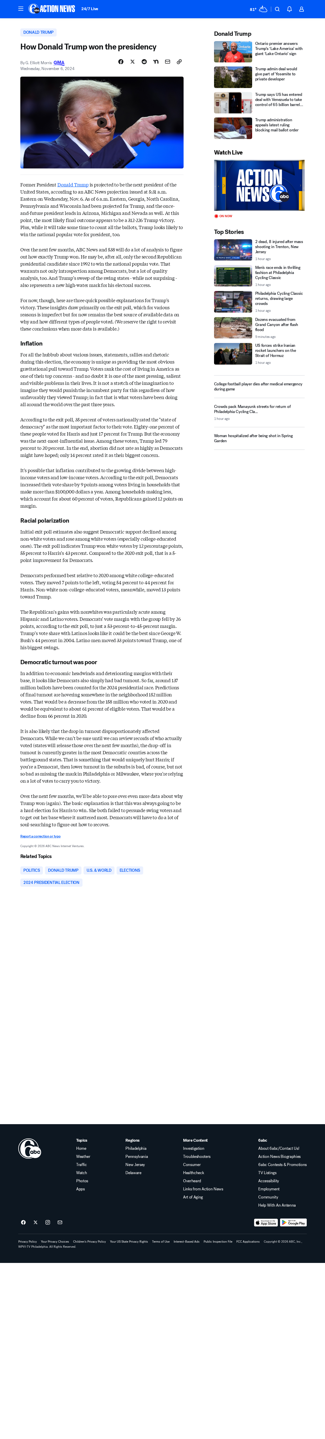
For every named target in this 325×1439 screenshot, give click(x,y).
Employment (269, 1189)
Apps (80, 1189)
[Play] (259, 185)
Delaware (133, 1173)
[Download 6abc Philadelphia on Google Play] (293, 1223)
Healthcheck (193, 1173)
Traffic (81, 1165)
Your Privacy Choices (55, 1241)
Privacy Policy (27, 1241)
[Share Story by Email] (167, 61)
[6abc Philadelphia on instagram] (48, 1223)
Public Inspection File (218, 1241)
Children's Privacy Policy (89, 1241)
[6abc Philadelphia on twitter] (35, 1223)
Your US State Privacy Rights (129, 1241)
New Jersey (135, 1165)
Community (268, 1197)
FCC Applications (248, 1241)
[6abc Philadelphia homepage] (52, 9)
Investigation (193, 1148)
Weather (83, 1157)
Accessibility (268, 1181)
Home (81, 1148)
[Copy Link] (179, 61)
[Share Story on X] (132, 61)
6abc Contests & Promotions (282, 1165)
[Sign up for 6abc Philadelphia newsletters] (60, 1223)
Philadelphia (135, 1148)
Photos (82, 1181)
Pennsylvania (136, 1157)
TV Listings (267, 1173)
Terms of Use (161, 1241)
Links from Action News (203, 1189)
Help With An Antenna (277, 1205)
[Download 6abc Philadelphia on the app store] (266, 1223)
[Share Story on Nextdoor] (156, 61)
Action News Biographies (279, 1157)
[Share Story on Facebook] (121, 61)
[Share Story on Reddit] (144, 61)
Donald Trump (73, 184)
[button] (20, 9)
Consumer (192, 1165)
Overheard (192, 1181)
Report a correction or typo (40, 836)
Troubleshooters (196, 1157)
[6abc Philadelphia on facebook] (23, 1223)
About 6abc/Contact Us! (278, 1148)
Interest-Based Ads (187, 1241)
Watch (81, 1173)
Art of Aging (193, 1197)
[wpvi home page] (29, 1148)
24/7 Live (89, 8)
